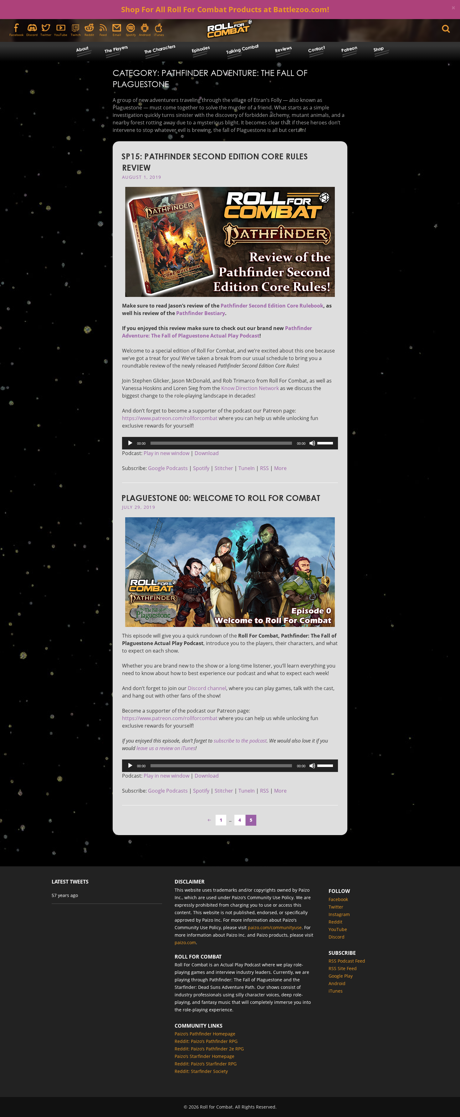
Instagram (339, 914)
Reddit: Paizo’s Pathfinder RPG (206, 1041)
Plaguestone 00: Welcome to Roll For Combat (220, 498)
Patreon (349, 49)
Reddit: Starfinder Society (201, 1071)
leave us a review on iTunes (165, 748)
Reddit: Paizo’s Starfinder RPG (206, 1064)
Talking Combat (242, 49)
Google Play (341, 976)
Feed (103, 35)
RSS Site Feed (343, 968)
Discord (32, 35)
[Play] (130, 443)
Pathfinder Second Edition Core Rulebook (272, 305)
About (82, 49)
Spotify (131, 35)
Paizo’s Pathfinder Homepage (205, 1034)
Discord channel (207, 688)
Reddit (89, 35)
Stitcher (224, 468)
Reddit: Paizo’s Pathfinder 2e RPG (209, 1049)
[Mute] (312, 443)
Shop (378, 49)
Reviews (283, 49)
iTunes (159, 35)
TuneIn (246, 468)
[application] (230, 443)
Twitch (76, 35)
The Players (116, 49)
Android (145, 35)
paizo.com (185, 942)
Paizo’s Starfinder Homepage (204, 1056)
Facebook (16, 35)
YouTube (60, 35)
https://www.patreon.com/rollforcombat (169, 418)
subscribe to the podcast (240, 740)
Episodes (200, 48)
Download (207, 453)
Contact (316, 49)
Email (117, 35)
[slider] (326, 442)
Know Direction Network (250, 388)
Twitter (45, 35)
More (280, 468)
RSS (264, 468)
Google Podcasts (168, 468)
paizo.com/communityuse (275, 927)
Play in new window (166, 453)
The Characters (159, 49)
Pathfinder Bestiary (200, 313)
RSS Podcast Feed (347, 961)
